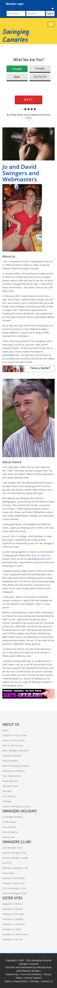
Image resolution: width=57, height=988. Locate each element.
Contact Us (47, 981)
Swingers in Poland (12, 908)
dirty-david (12, 678)
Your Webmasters (11, 775)
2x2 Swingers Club (12, 847)
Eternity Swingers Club (14, 852)
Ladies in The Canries (13, 740)
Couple (17, 68)
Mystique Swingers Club (15, 867)
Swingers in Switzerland (15, 934)
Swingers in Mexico (12, 903)
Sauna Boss (8, 873)
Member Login (15, 4)
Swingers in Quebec (13, 919)
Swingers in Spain (11, 929)
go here (36, 643)
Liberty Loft (8, 837)
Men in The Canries (12, 745)
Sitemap (6, 801)
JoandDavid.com (36, 558)
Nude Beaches (10, 780)
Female (39, 68)
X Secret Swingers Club (14, 893)
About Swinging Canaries (15, 765)
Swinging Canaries (15, 36)
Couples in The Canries (14, 735)
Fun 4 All (7, 862)
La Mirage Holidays (12, 816)
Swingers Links (10, 786)
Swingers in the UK (12, 939)
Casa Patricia (9, 827)
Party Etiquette (10, 760)
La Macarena (9, 821)
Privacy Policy (20, 981)
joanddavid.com (10, 355)
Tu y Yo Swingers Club (14, 888)
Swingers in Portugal (13, 913)
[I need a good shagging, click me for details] (28, 218)
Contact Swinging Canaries (16, 806)
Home (5, 730)
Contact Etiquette (11, 755)
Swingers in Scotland (13, 924)
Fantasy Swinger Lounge (15, 857)
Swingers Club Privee (13, 878)
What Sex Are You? (28, 59)
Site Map (7, 791)
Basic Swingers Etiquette (15, 750)
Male (17, 77)
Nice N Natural (10, 832)
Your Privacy (8, 796)
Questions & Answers (13, 770)
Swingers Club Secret (13, 883)
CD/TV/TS (40, 77)
